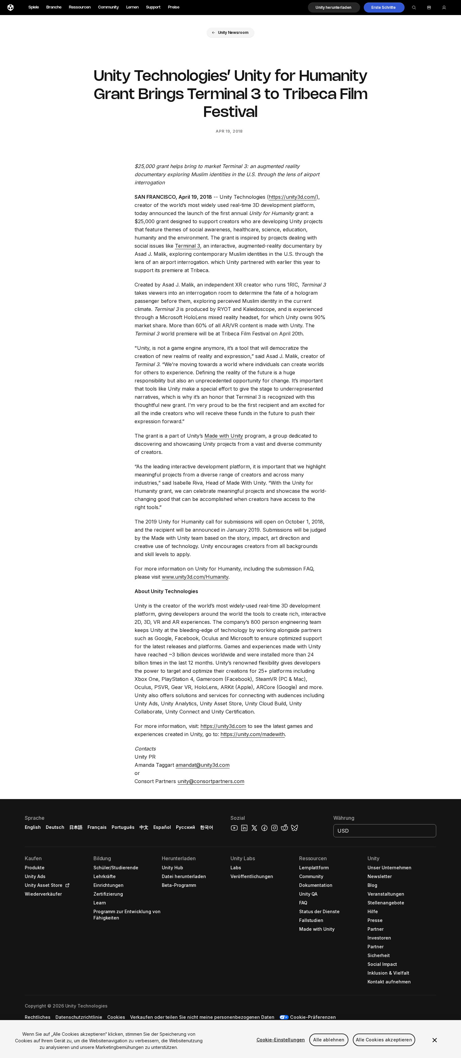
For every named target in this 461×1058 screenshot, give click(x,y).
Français (97, 827)
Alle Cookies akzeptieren (384, 1039)
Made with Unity (223, 436)
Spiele (34, 7)
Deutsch (55, 827)
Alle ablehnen (328, 1039)
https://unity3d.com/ (292, 197)
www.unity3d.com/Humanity (195, 577)
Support (153, 7)
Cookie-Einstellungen (281, 1039)
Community (108, 7)
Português (123, 827)
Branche (53, 7)
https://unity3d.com (223, 726)
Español (162, 827)
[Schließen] (434, 1040)
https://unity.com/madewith (252, 734)
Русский (185, 827)
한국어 (206, 827)
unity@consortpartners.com (211, 781)
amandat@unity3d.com (203, 765)
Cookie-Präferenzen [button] (313, 1017)
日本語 (75, 827)
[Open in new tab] (66, 885)
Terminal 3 (187, 246)
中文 (144, 827)
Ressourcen (80, 7)
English (33, 827)
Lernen (132, 7)
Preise (173, 7)
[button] (334, 8)
